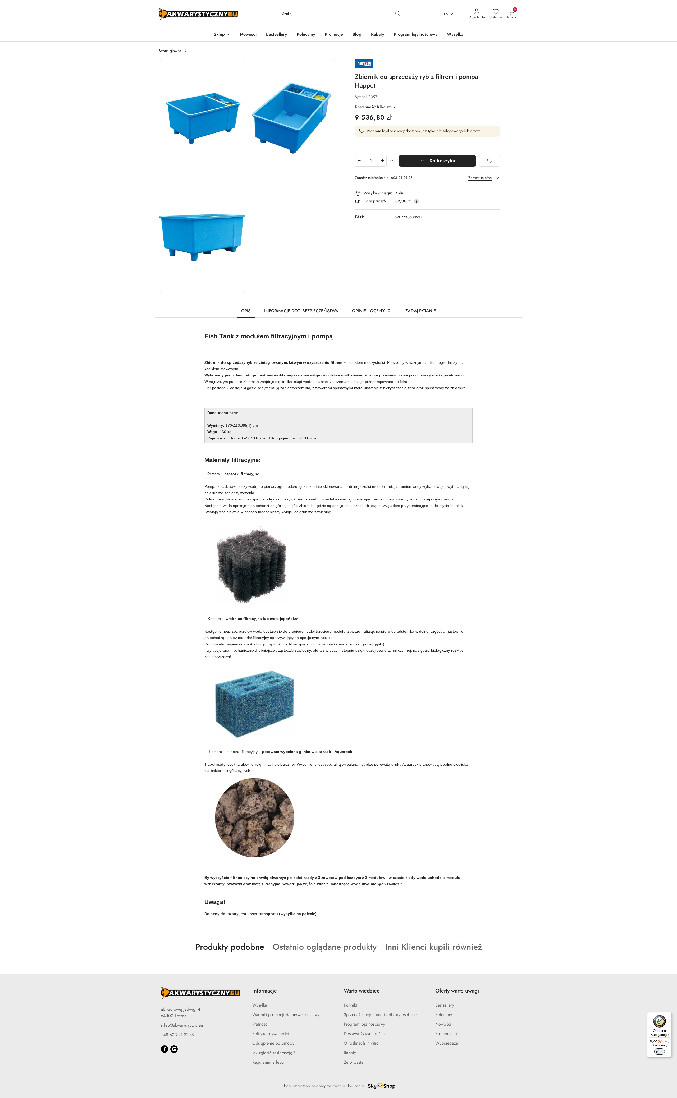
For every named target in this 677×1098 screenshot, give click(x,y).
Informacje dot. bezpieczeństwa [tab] (301, 311)
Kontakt (350, 1005)
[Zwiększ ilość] (382, 160)
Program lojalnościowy (364, 1024)
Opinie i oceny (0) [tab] (372, 311)
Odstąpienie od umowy (273, 1043)
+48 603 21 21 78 (177, 1035)
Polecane (443, 1015)
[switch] (659, 1051)
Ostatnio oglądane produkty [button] (325, 947)
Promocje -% (446, 1034)
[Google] (174, 1049)
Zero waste (354, 1062)
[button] (222, 35)
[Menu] (668, 1015)
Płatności (260, 1024)
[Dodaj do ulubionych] (489, 161)
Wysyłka (259, 1005)
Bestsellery (444, 1005)
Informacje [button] (264, 991)
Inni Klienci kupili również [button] (433, 947)
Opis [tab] (246, 311)
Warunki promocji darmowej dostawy (285, 1015)
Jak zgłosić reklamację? (273, 1053)
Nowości (443, 1024)
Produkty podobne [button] (229, 947)
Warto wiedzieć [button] (361, 991)
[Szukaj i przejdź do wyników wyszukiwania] (397, 14)
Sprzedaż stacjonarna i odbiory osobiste (380, 1015)
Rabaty (350, 1053)
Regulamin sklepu (268, 1062)
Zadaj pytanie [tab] (420, 311)
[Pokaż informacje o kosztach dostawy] (416, 201)
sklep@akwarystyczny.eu (182, 1025)
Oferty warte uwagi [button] (457, 991)
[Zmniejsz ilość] (359, 160)
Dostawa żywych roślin (364, 1034)
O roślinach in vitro (361, 1043)
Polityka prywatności (270, 1034)
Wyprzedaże (446, 1043)
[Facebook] (164, 1049)
